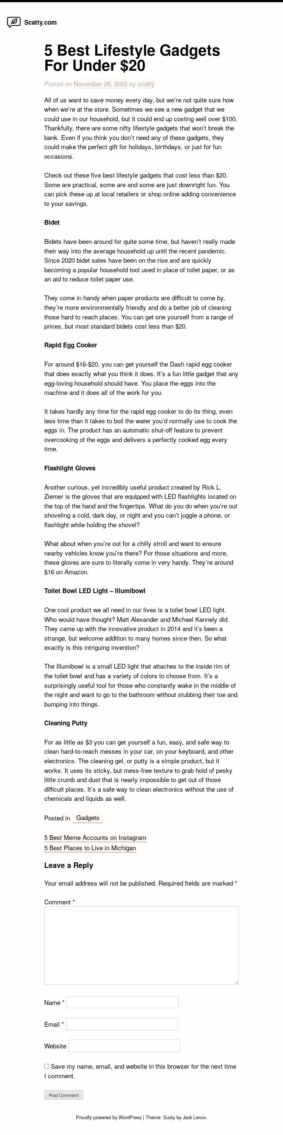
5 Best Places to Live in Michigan (90, 847)
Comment (59, 901)
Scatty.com (40, 22)
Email (54, 1024)
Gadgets (87, 817)
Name (54, 1002)
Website (55, 1045)
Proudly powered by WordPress (109, 1117)
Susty (169, 1117)
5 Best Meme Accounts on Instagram (95, 837)
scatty (146, 83)
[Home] (13, 27)
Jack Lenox (194, 1117)
